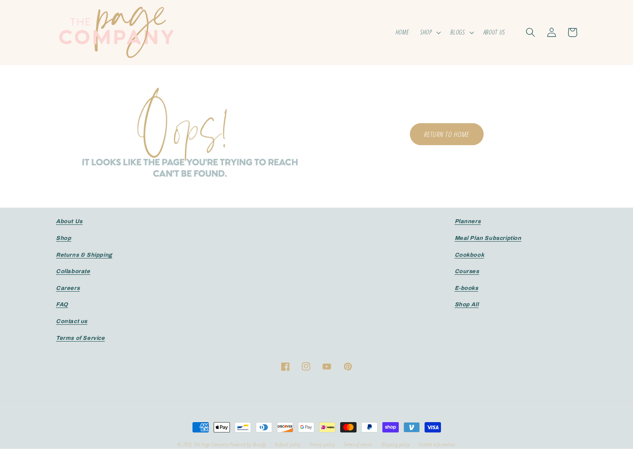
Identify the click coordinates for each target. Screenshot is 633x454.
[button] (430, 32)
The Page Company (211, 444)
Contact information (437, 444)
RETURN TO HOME (446, 134)
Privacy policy (322, 444)
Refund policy (288, 444)
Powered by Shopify (248, 444)
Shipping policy (396, 444)
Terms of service (358, 444)
